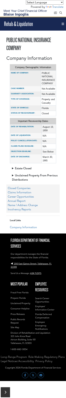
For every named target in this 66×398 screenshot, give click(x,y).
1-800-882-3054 (19, 349)
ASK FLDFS (35, 273)
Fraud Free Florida (20, 292)
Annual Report (17, 201)
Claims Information (19, 192)
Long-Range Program (14, 357)
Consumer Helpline (20, 308)
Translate (57, 7)
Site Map (15, 327)
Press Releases (18, 314)
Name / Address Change (23, 205)
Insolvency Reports (19, 209)
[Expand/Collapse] (5, 392)
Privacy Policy (43, 361)
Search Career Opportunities (42, 300)
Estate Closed (23, 168)
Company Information (23, 227)
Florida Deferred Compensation (43, 316)
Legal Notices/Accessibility (17, 361)
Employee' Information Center (44, 308)
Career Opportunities (21, 196)
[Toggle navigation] (63, 24)
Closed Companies (19, 188)
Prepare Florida (18, 297)
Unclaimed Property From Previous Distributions (35, 177)
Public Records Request (18, 321)
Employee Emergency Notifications (41, 325)
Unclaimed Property (20, 303)
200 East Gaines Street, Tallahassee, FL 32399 (31, 265)
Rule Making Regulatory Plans (46, 357)
